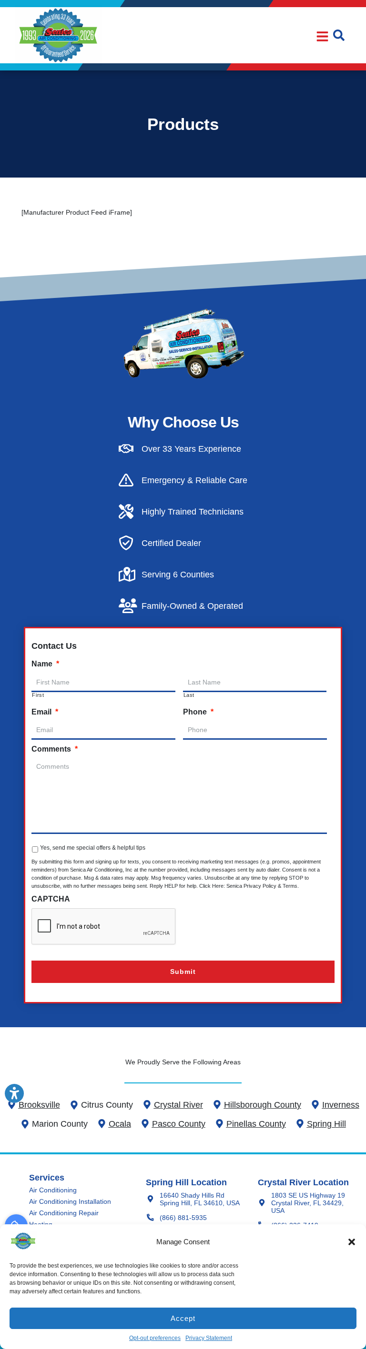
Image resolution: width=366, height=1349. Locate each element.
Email (44, 712)
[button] (351, 1242)
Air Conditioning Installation (70, 1201)
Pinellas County (256, 1124)
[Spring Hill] (300, 1123)
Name (45, 664)
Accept (183, 1318)
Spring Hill (326, 1124)
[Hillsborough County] (217, 1104)
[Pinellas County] (219, 1123)
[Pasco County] (145, 1123)
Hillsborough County (262, 1105)
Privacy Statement (208, 1338)
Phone (198, 712)
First (38, 695)
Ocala (120, 1124)
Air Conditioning (53, 1190)
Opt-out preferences (155, 1338)
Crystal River (178, 1105)
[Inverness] (315, 1104)
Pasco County (178, 1124)
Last (189, 695)
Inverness (340, 1105)
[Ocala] (101, 1123)
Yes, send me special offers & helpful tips (92, 847)
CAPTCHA (50, 899)
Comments (54, 749)
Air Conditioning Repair (64, 1213)
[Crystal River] (147, 1104)
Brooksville (39, 1105)
